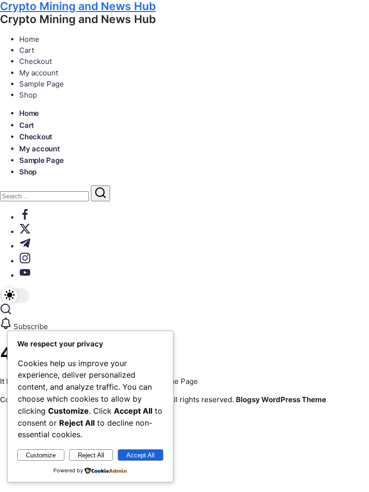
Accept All (140, 455)
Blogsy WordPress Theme (281, 399)
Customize (41, 455)
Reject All (91, 455)
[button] (14, 295)
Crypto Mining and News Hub (78, 19)
